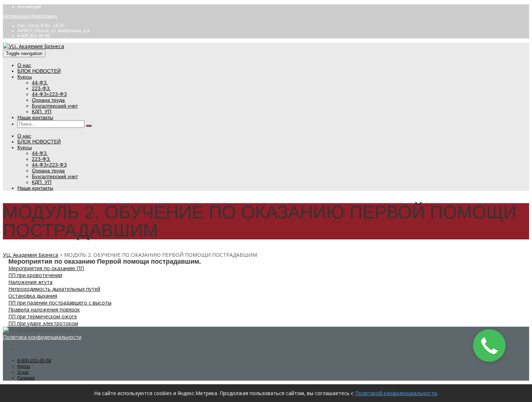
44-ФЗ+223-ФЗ (49, 94)
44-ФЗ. (40, 82)
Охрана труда (48, 100)
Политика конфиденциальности (42, 337)
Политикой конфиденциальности (396, 393)
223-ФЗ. (41, 88)
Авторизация (17, 16)
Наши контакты (35, 117)
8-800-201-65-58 (34, 360)
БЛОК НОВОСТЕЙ (39, 71)
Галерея (26, 378)
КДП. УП (41, 111)
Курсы (24, 77)
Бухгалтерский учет (55, 106)
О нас (24, 65)
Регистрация (44, 16)
